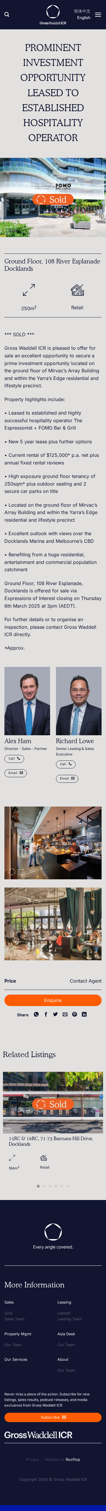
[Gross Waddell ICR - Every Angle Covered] (53, 14)
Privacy (32, 1459)
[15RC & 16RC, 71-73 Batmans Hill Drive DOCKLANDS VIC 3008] (53, 1102)
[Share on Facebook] (45, 1014)
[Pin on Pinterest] (74, 1014)
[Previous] (5, 1125)
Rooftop (73, 1459)
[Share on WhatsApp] (36, 1014)
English (83, 17)
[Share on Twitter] (55, 1014)
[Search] (6, 14)
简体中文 (82, 11)
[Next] (101, 1125)
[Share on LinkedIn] (84, 1014)
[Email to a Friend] (65, 1014)
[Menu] (98, 14)
